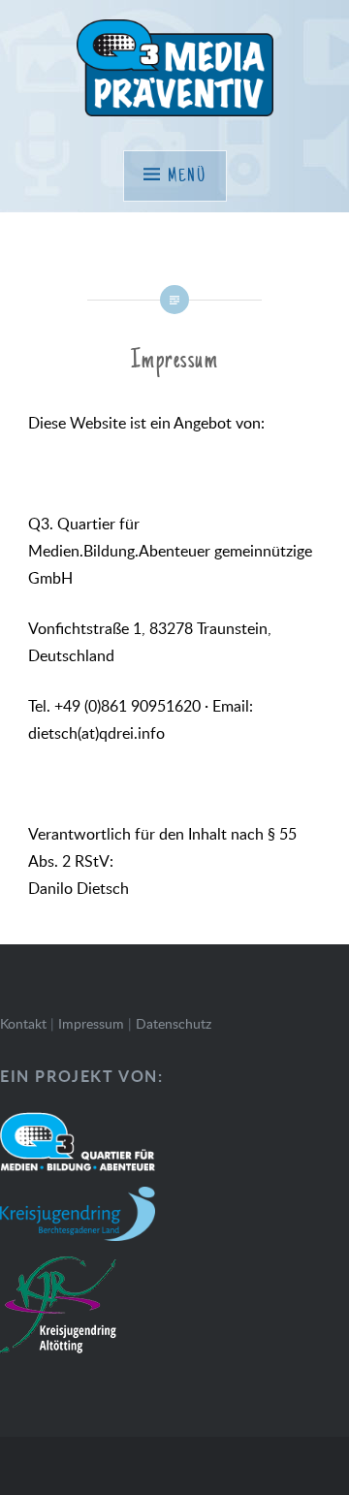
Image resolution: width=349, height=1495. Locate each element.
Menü (187, 176)
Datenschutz (173, 1023)
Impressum (91, 1023)
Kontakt (23, 1023)
